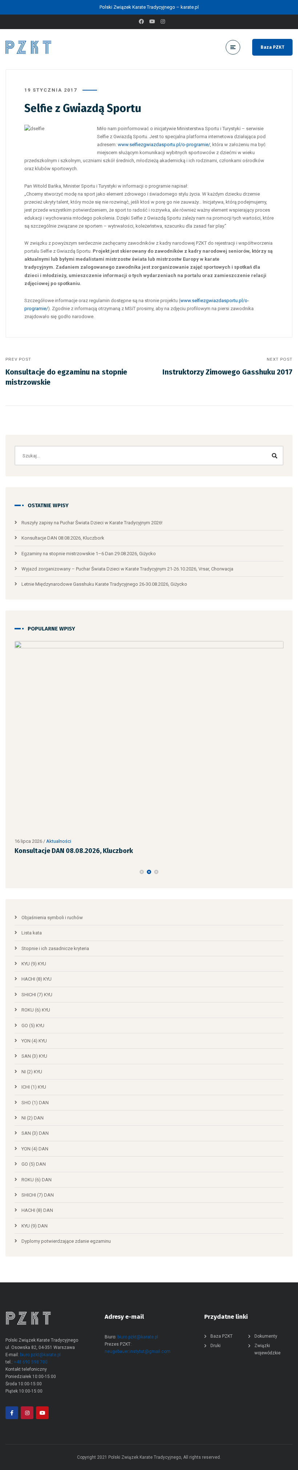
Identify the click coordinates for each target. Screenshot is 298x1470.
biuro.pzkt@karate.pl (40, 1354)
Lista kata (31, 933)
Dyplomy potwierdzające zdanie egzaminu (66, 1241)
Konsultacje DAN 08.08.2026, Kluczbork (62, 538)
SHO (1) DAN (35, 1102)
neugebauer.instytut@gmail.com (137, 1351)
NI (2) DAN (32, 1118)
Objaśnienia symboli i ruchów (52, 917)
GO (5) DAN (33, 1164)
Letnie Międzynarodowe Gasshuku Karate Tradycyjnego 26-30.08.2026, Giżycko (104, 584)
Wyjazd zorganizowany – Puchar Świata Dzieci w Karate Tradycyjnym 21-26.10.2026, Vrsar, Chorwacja (127, 569)
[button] (142, 872)
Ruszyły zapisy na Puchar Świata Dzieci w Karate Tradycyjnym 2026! (91, 522)
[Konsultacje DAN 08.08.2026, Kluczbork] (149, 737)
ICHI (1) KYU (33, 1087)
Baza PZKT (272, 47)
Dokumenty (265, 1336)
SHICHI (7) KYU (36, 994)
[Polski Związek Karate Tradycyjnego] (28, 47)
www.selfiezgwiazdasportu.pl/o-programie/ (164, 144)
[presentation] (18, 872)
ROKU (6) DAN (36, 1179)
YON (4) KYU (34, 1041)
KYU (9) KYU (33, 963)
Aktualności (58, 841)
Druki (215, 1345)
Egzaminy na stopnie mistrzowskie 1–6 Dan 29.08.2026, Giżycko (88, 553)
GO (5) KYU (32, 1025)
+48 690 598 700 (31, 1362)
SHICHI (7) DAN (37, 1195)
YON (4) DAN (34, 1148)
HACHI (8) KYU (36, 979)
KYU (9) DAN (34, 1226)
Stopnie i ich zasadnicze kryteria (55, 948)
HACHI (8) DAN (37, 1210)
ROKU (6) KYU (35, 1010)
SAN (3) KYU (34, 1056)
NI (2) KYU (31, 1071)
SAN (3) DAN (35, 1133)
